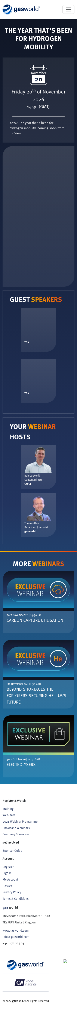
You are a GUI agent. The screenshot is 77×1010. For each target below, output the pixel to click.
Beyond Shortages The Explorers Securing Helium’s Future (36, 695)
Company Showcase (16, 834)
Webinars (9, 815)
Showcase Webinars (16, 828)
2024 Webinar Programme (20, 821)
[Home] (21, 9)
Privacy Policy (12, 892)
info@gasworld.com (16, 936)
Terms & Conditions (16, 898)
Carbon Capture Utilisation (35, 620)
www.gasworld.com (16, 930)
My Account (10, 879)
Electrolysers (21, 764)
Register (8, 866)
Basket (7, 886)
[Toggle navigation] (68, 9)
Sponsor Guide (12, 850)
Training (8, 808)
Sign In (7, 873)
